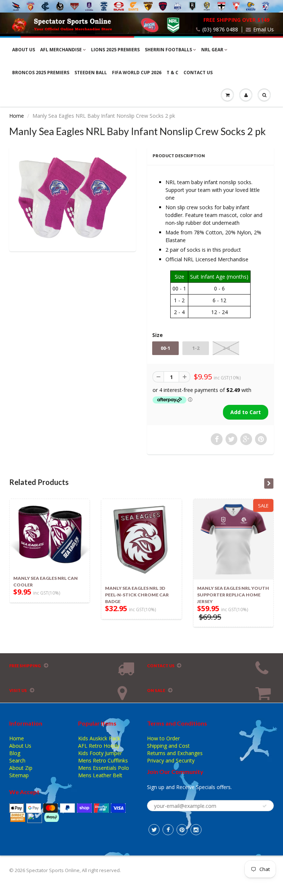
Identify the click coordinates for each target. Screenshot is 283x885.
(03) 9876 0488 (220, 29)
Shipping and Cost (168, 745)
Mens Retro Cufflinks (103, 760)
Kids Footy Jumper (100, 753)
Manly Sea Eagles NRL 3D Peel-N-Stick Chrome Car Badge (137, 594)
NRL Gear (212, 50)
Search (17, 760)
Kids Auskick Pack (99, 738)
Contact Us (198, 72)
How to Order (163, 738)
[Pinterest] (182, 829)
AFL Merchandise (61, 50)
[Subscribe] (264, 806)
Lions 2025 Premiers (115, 50)
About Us (23, 50)
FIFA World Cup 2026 (136, 72)
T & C (172, 72)
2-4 (226, 348)
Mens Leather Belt (100, 775)
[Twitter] (154, 829)
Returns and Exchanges (175, 753)
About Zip (20, 767)
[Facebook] (168, 829)
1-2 (195, 348)
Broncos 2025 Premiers (40, 72)
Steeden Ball (90, 72)
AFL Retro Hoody (98, 745)
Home (16, 115)
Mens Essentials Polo (103, 767)
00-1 (165, 348)
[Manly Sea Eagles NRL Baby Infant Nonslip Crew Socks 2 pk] (72, 198)
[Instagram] (196, 829)
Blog (14, 753)
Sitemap (19, 775)
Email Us (263, 29)
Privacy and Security (171, 760)
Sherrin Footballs (168, 50)
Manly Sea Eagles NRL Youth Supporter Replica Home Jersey (233, 594)
